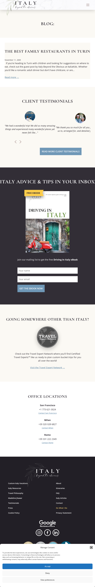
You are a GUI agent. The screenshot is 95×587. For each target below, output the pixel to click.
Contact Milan (47, 428)
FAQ (57, 493)
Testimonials (13, 503)
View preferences (47, 580)
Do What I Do (61, 508)
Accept (47, 566)
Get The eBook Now (31, 288)
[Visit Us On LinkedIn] (56, 532)
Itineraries (60, 488)
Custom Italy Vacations (18, 483)
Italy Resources (14, 488)
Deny (47, 573)
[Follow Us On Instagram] (39, 532)
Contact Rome (47, 442)
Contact (59, 503)
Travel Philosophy (15, 493)
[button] (91, 547)
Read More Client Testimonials (61, 151)
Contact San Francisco (47, 413)
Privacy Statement (63, 513)
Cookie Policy (14, 513)
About (58, 483)
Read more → (12, 77)
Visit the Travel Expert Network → (47, 367)
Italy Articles (61, 498)
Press (10, 508)
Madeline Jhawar (15, 498)
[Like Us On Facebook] (47, 532)
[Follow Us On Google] (47, 523)
